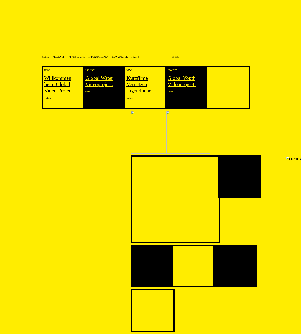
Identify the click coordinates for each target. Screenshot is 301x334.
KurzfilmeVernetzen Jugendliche (138, 84)
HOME (45, 56)
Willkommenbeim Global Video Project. (59, 84)
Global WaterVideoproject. (99, 81)
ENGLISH (175, 56)
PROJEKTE (59, 56)
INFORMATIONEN (98, 56)
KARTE (135, 56)
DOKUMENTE (120, 56)
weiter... (47, 98)
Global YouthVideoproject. (182, 81)
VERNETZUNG (76, 56)
